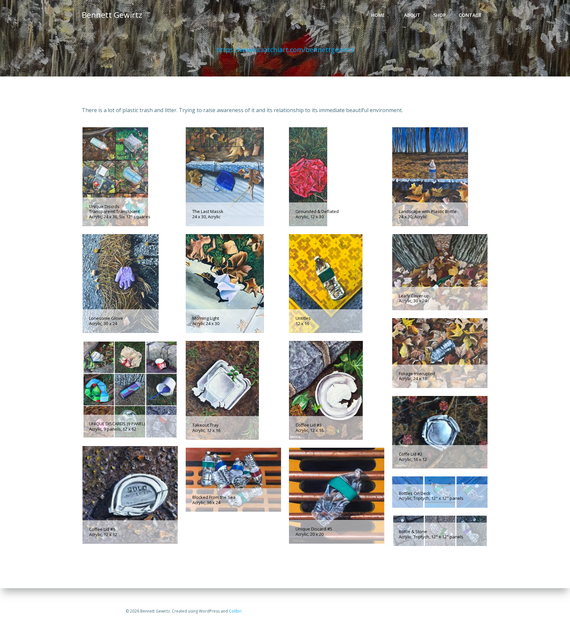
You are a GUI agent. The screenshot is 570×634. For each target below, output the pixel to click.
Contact (470, 15)
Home (378, 15)
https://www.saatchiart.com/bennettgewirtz (285, 49)
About (412, 15)
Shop (439, 15)
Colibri (235, 611)
